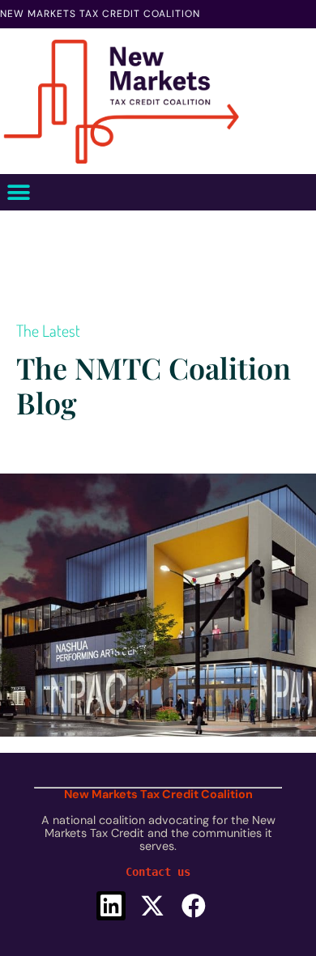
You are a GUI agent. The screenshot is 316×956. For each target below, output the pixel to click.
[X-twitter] (152, 905)
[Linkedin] (111, 905)
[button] (18, 192)
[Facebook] (193, 905)
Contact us (158, 871)
